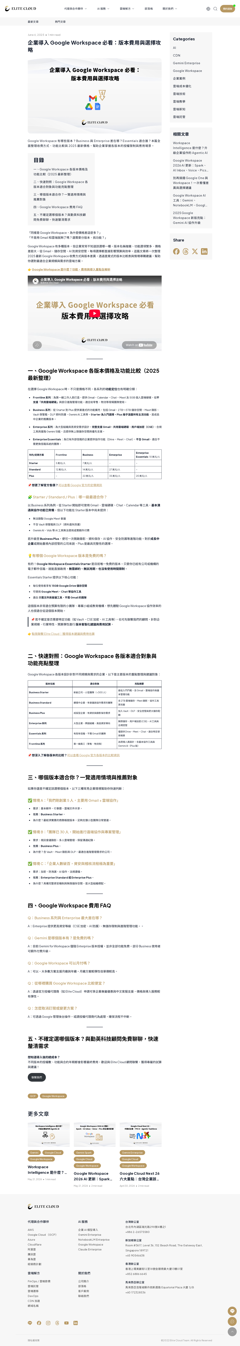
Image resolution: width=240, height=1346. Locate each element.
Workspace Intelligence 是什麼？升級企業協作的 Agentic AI (48, 1172)
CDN (176, 55)
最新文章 (33, 21)
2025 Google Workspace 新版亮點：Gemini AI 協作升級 (189, 217)
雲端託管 (179, 117)
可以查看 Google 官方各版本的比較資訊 (93, 755)
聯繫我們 (37, 1077)
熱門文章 (60, 21)
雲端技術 (179, 94)
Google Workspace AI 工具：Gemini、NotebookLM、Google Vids (190, 200)
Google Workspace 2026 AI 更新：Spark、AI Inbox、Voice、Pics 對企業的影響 (190, 165)
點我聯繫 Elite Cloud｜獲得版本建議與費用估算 (63, 634)
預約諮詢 (227, 8)
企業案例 (179, 78)
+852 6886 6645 (136, 1274)
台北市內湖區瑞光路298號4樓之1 (145, 1227)
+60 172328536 (135, 1292)
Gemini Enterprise (186, 63)
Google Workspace (187, 71)
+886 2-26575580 (137, 1232)
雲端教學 (179, 101)
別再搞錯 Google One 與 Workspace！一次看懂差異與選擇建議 (191, 183)
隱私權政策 (34, 1340)
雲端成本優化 (182, 86)
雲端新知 (179, 109)
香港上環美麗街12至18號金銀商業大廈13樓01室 (154, 1269)
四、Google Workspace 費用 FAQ (58, 207)
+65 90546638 (135, 1255)
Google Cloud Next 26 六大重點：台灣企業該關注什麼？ (140, 1179)
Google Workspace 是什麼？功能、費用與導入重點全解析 (71, 269)
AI (174, 48)
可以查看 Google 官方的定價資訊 (80, 485)
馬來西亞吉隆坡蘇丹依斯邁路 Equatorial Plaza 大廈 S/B (159, 1287)
